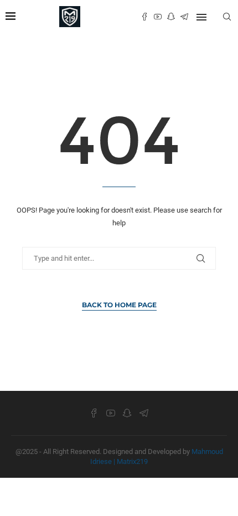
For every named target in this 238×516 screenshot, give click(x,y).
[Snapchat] (171, 17)
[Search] (226, 17)
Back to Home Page (119, 305)
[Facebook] (144, 17)
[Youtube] (158, 17)
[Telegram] (184, 17)
